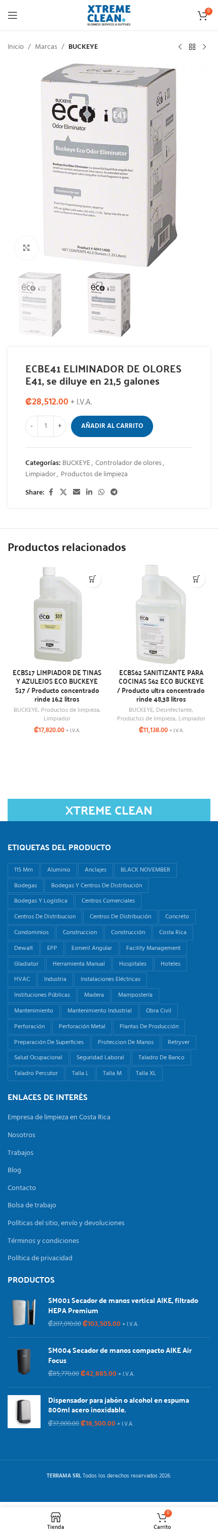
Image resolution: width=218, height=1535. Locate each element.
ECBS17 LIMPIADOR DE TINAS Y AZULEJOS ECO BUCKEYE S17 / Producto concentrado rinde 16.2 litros (57, 685)
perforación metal (82, 1027)
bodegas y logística (40, 901)
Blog (14, 1171)
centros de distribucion (45, 917)
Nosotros (21, 1136)
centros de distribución (120, 917)
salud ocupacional (38, 1058)
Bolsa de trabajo (32, 1206)
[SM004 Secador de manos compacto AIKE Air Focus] (24, 1362)
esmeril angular (91, 948)
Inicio (16, 47)
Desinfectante (174, 710)
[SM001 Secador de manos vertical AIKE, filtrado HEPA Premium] (24, 1312)
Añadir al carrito (112, 426)
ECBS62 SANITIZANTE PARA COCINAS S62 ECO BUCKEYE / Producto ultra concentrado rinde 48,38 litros (161, 685)
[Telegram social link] (114, 492)
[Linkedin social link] (89, 492)
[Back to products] (192, 47)
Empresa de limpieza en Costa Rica (59, 1118)
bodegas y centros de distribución (96, 886)
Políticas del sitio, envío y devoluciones (66, 1224)
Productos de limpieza (94, 474)
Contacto (22, 1188)
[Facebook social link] (51, 492)
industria (55, 979)
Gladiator (26, 964)
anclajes (95, 870)
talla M (112, 1073)
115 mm (23, 870)
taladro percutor (36, 1073)
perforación (29, 1027)
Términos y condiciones (43, 1241)
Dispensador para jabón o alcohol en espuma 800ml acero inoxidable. (118, 1405)
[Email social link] (76, 492)
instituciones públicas (42, 995)
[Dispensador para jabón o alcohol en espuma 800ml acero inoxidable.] (24, 1412)
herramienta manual (79, 964)
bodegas (25, 886)
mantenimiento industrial (99, 1011)
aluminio (58, 870)
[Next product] (204, 47)
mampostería (135, 995)
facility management (153, 948)
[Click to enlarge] (26, 248)
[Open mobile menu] (13, 15)
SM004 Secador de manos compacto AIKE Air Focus (120, 1355)
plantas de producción (149, 1027)
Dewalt (23, 948)
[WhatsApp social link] (101, 492)
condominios (31, 933)
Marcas (46, 47)
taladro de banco (161, 1058)
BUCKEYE (83, 47)
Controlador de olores (128, 463)
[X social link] (63, 492)
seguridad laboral (100, 1058)
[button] (92, 579)
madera (94, 995)
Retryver (179, 1042)
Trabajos (20, 1153)
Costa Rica (173, 933)
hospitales (133, 964)
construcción (128, 933)
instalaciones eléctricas (110, 979)
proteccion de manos (126, 1042)
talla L (80, 1073)
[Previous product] (180, 47)
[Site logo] (109, 15)
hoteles (170, 964)
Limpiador (40, 474)
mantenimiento (33, 1011)
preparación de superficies (49, 1042)
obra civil (158, 1011)
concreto (177, 917)
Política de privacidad (40, 1259)
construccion (80, 933)
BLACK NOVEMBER (145, 870)
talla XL (146, 1073)
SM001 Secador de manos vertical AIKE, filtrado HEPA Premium (123, 1305)
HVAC (22, 979)
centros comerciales (108, 901)
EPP (52, 948)
